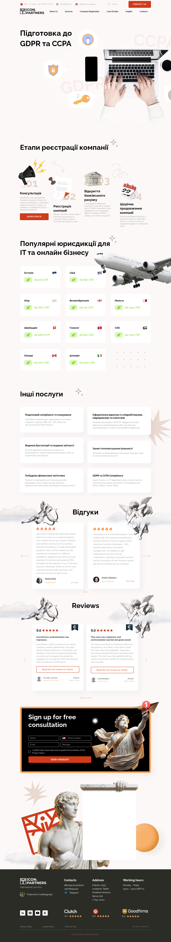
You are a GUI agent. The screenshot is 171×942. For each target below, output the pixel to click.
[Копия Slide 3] (90, 697)
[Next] (146, 556)
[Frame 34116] (30, 913)
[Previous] (25, 556)
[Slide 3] (88, 697)
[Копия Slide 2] (85, 697)
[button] (140, 4)
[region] (41, 364)
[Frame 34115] (37, 913)
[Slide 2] (86, 592)
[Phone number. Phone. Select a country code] (64, 738)
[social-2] (22, 913)
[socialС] (45, 913)
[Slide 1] (84, 592)
